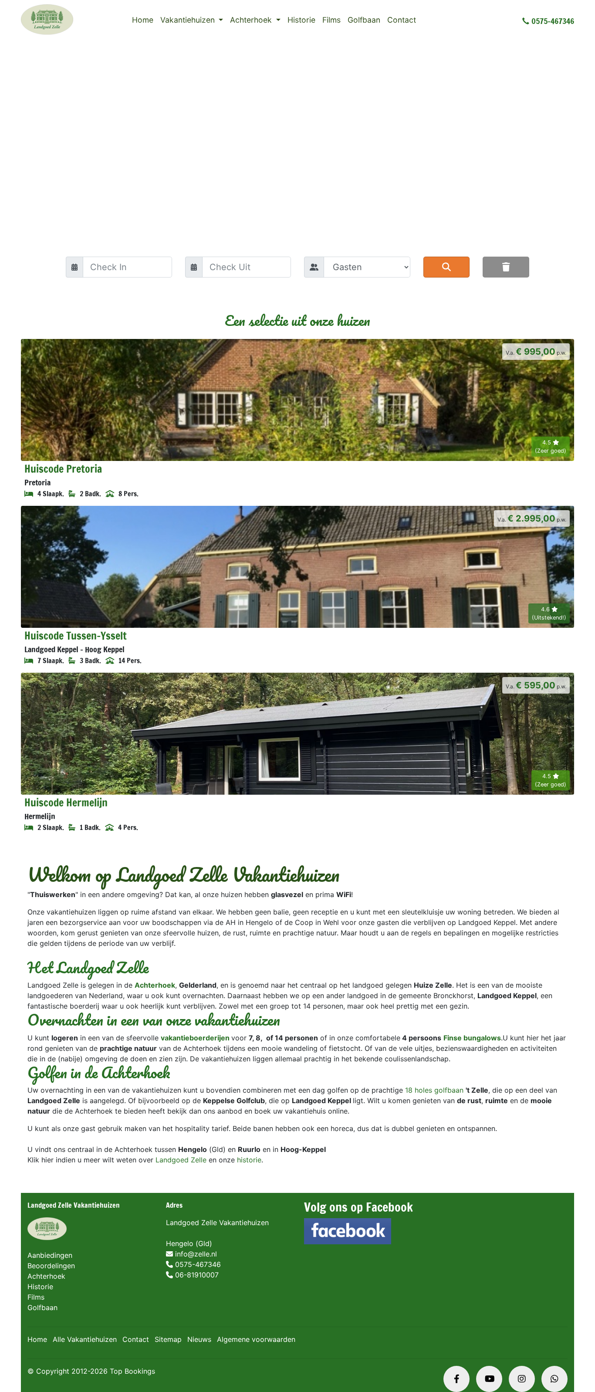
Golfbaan (364, 19)
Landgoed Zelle (181, 1159)
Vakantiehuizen (188, 19)
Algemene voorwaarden (256, 1339)
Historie (301, 19)
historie (249, 1159)
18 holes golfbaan (434, 1090)
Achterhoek (252, 19)
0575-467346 (552, 21)
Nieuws (199, 1339)
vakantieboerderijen (195, 1037)
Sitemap (168, 1339)
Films (331, 19)
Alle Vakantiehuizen (85, 1339)
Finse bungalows (472, 1037)
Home (142, 19)
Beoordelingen (51, 1265)
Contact (401, 19)
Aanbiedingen (49, 1255)
